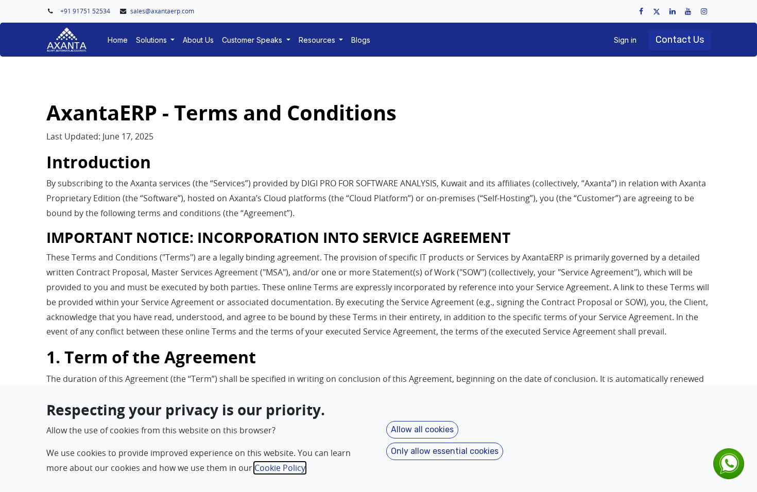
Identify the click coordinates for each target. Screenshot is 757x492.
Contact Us (680, 39)
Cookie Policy (279, 467)
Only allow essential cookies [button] (444, 451)
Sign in (625, 40)
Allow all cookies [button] (422, 429)
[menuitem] (118, 39)
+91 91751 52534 (86, 11)
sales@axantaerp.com (162, 11)
